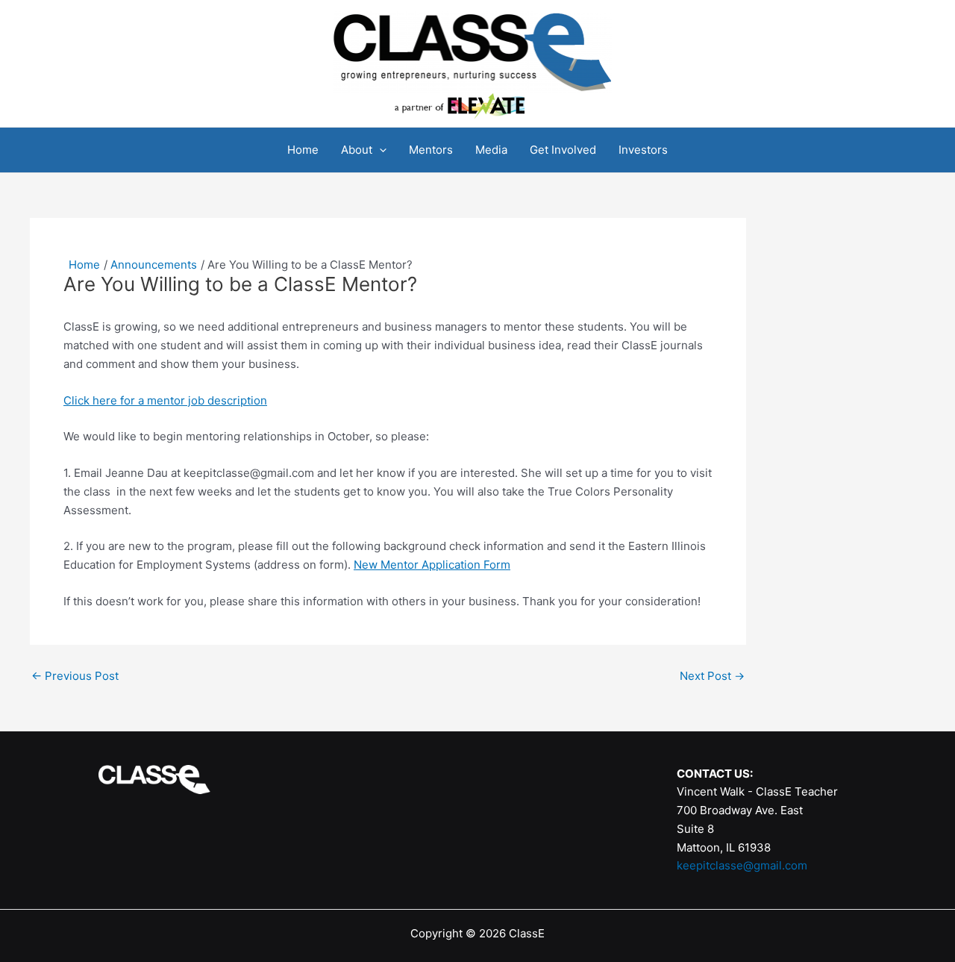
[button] (379, 150)
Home (303, 150)
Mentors (431, 150)
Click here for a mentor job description (165, 400)
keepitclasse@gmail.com (742, 865)
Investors (643, 150)
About (356, 150)
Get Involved (563, 150)
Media (491, 150)
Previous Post (75, 675)
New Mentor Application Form (432, 564)
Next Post (712, 675)
